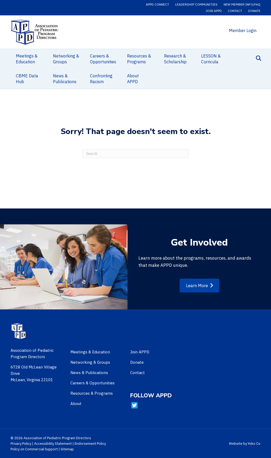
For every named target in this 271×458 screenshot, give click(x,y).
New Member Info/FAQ (242, 4)
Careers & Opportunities (103, 58)
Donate (254, 11)
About (76, 403)
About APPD (133, 78)
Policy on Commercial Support (34, 449)
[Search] (257, 58)
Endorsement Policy (90, 443)
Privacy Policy (21, 443)
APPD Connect (157, 4)
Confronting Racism (101, 78)
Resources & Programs (139, 58)
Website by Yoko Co (244, 443)
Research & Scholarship (175, 58)
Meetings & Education (27, 58)
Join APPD (214, 11)
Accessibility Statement (53, 443)
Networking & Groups (66, 58)
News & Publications (64, 78)
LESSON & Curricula (211, 58)
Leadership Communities (196, 4)
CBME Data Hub (27, 78)
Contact (235, 11)
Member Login (242, 30)
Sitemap (67, 449)
